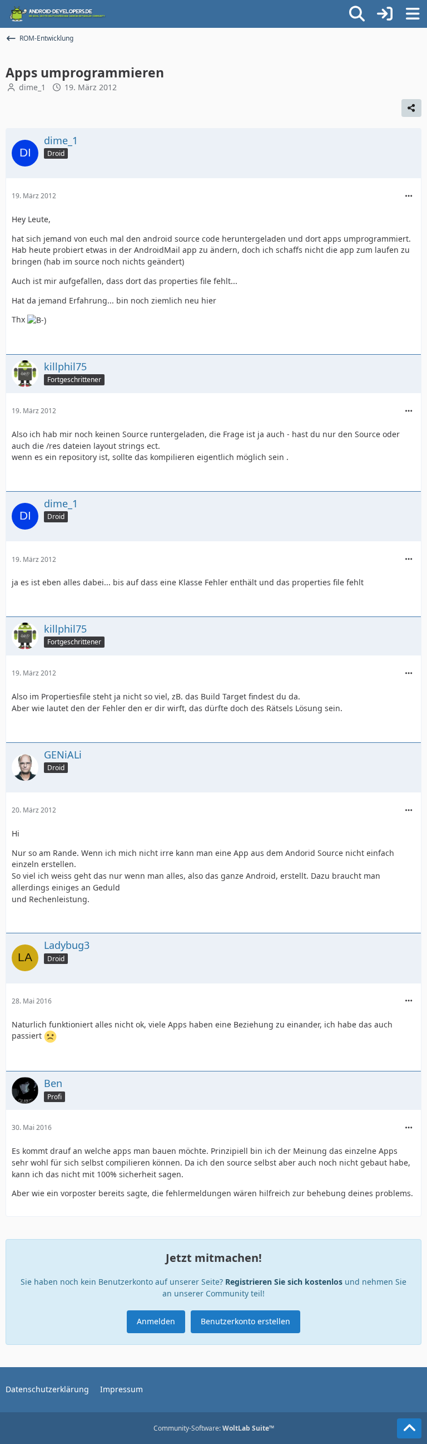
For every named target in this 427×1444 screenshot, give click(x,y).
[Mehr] (408, 196)
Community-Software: (213, 1428)
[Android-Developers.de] (57, 14)
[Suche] (357, 14)
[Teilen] (411, 108)
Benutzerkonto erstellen (245, 1321)
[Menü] (412, 14)
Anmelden (156, 1321)
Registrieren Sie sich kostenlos (283, 1281)
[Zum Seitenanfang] (409, 1428)
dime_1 (32, 87)
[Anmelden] (385, 14)
